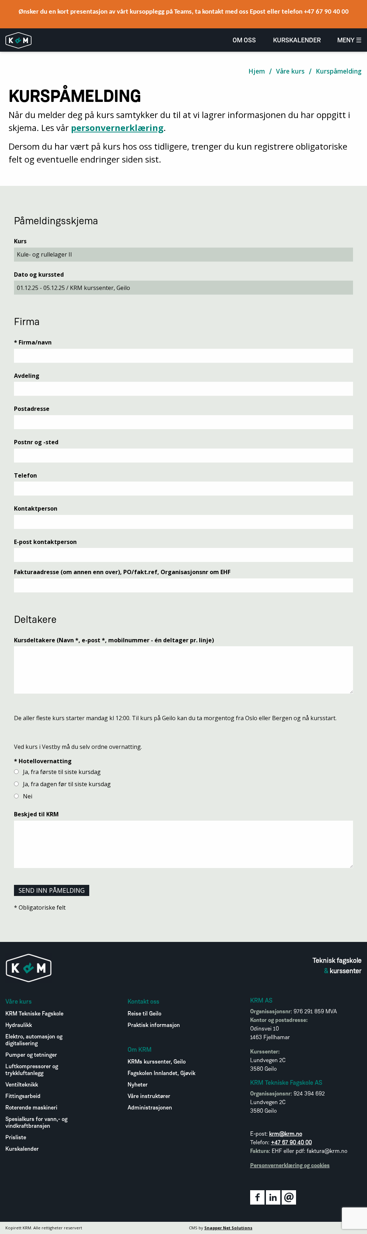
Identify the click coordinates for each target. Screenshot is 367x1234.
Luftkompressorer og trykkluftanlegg (31, 1070)
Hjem (256, 71)
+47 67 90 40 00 (291, 1143)
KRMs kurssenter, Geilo (157, 1062)
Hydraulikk (18, 1025)
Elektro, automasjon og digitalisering (33, 1040)
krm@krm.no (285, 1134)
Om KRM (140, 1050)
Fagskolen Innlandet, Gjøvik (161, 1073)
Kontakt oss (143, 1002)
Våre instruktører (149, 1096)
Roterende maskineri (31, 1108)
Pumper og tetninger (31, 1055)
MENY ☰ (349, 40)
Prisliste (15, 1138)
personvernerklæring (117, 127)
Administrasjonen (150, 1108)
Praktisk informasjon (154, 1025)
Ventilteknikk (21, 1085)
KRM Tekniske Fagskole (34, 1014)
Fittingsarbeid (22, 1096)
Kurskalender (297, 40)
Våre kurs (290, 71)
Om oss (244, 40)
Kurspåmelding (339, 71)
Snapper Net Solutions (228, 1227)
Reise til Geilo (144, 1014)
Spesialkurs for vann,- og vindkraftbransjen (36, 1123)
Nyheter (138, 1085)
